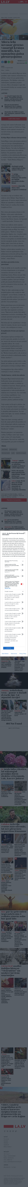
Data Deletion (5, 653)
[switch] (22, 565)
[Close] (24, 533)
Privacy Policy (22, 653)
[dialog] (14, 594)
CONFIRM (8, 648)
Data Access (14, 653)
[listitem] (14, 561)
